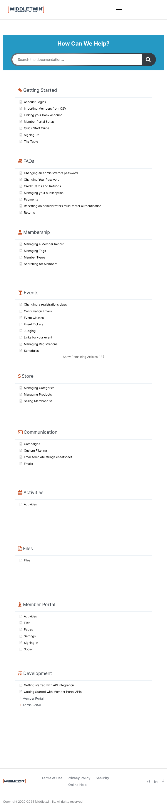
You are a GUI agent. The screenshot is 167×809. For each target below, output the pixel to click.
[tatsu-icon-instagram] (149, 781)
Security (102, 778)
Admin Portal (32, 705)
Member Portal (33, 698)
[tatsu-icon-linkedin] (156, 781)
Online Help (77, 785)
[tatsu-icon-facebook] (163, 781)
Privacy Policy (79, 778)
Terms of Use (52, 778)
